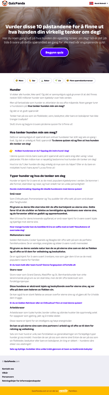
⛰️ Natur (45, 80)
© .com (11, 361)
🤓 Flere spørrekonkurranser (79, 80)
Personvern (8, 377)
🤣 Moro (19, 80)
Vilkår (5, 373)
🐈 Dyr (32, 80)
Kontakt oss (8, 369)
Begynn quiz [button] (54, 52)
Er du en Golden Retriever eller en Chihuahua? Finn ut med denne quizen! (46, 303)
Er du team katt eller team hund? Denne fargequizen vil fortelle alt (43, 265)
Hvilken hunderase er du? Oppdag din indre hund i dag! (42, 151)
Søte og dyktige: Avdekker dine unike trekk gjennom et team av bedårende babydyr (51, 349)
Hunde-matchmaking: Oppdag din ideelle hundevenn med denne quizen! (46, 189)
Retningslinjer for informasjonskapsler (21, 381)
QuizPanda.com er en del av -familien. (54, 391)
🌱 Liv (58, 80)
